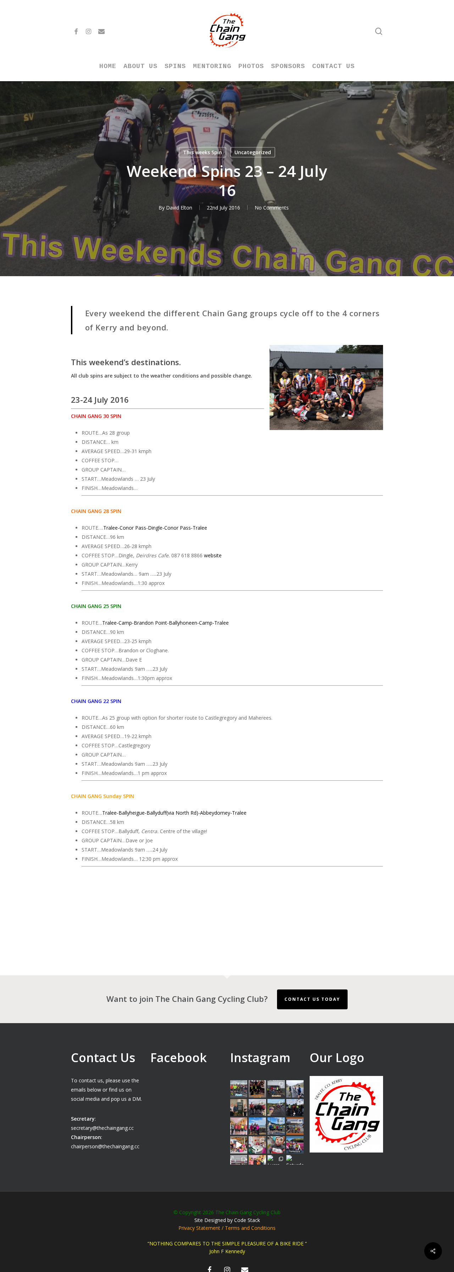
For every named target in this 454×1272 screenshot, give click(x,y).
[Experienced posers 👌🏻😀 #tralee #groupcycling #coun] (239, 1126)
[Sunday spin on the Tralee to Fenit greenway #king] (257, 1126)
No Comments (272, 207)
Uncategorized (252, 152)
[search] (379, 31)
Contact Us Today (312, 999)
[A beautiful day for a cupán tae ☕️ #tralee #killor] (295, 1126)
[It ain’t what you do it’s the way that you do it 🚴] (295, 1145)
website (213, 555)
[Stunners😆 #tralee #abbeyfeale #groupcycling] (257, 1089)
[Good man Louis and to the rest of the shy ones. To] (295, 1089)
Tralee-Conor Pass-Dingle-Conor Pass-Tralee (155, 527)
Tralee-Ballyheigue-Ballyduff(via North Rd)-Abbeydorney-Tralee (174, 812)
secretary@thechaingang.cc (102, 1128)
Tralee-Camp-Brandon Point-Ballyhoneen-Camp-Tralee (165, 622)
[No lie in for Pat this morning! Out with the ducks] (276, 1145)
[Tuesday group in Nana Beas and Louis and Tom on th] (257, 1145)
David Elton (179, 207)
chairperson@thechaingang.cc (105, 1146)
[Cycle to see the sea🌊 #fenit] (239, 1089)
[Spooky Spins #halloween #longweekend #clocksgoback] (295, 1107)
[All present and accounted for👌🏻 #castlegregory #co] (257, 1107)
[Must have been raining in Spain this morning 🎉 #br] (276, 1107)
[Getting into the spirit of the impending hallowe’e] (239, 1145)
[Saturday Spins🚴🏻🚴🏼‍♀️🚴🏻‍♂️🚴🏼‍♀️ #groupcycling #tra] (239, 1163)
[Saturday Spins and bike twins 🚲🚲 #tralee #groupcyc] (295, 1163)
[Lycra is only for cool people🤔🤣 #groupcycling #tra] (276, 1163)
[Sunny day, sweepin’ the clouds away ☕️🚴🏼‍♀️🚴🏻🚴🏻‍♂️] (276, 1126)
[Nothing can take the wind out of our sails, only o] (276, 1089)
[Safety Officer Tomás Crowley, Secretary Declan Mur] (239, 1107)
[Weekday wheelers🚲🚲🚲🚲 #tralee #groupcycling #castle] (257, 1163)
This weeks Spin (202, 152)
